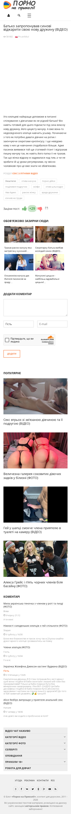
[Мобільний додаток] (15, 789)
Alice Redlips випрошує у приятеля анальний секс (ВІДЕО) (33, 701)
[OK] (38, 789)
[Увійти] (8, 15)
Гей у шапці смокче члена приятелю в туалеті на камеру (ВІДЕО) (32, 530)
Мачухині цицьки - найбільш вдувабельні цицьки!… (47, 279)
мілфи (36, 186)
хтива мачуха (29, 181)
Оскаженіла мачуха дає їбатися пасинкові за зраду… (16, 279)
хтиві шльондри (54, 186)
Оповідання (13, 755)
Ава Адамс (10, 192)
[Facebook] (21, 789)
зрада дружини (50, 192)
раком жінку (29, 192)
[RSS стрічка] (55, 789)
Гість (6, 670)
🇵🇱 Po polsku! (22, 36)
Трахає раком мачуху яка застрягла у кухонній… (18, 249)
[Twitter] (32, 789)
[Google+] (44, 789)
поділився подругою (16, 186)
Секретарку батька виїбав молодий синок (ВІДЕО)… (49, 249)
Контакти (43, 780)
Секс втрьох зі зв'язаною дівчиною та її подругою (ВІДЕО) (33, 422)
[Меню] (29, 15)
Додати (11, 353)
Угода (18, 780)
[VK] (27, 789)
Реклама (29, 780)
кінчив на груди (13, 198)
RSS (53, 780)
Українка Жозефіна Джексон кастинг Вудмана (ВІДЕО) (35, 666)
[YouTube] (49, 789)
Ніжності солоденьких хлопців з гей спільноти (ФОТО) (35, 625)
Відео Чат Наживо (17, 730)
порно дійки (48, 181)
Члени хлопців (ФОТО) (16, 647)
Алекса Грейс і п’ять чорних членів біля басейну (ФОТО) (33, 584)
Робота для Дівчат (18, 768)
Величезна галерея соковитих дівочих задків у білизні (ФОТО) (32, 476)
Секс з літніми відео (25, 173)
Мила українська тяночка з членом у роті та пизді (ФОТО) (33, 605)
